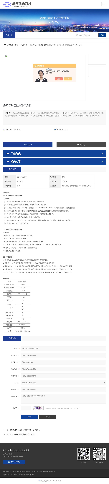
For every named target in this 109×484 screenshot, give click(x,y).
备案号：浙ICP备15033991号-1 (44, 471)
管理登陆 (22, 474)
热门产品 (33, 45)
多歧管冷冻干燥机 (45, 45)
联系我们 (81, 145)
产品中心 (9, 35)
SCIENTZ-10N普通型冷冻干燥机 (22, 434)
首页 (16, 45)
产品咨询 (28, 145)
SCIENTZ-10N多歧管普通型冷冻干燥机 (25, 430)
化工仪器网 (14, 474)
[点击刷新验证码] (38, 408)
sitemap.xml (30, 474)
